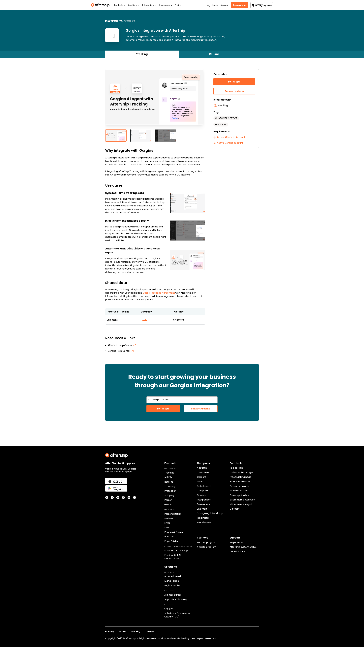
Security (135, 631)
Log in (215, 5)
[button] (155, 99)
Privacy (109, 631)
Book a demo (239, 5)
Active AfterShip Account (231, 137)
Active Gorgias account (230, 143)
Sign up (224, 5)
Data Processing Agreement (159, 292)
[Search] (208, 5)
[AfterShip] (101, 5)
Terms (122, 631)
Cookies (149, 631)
